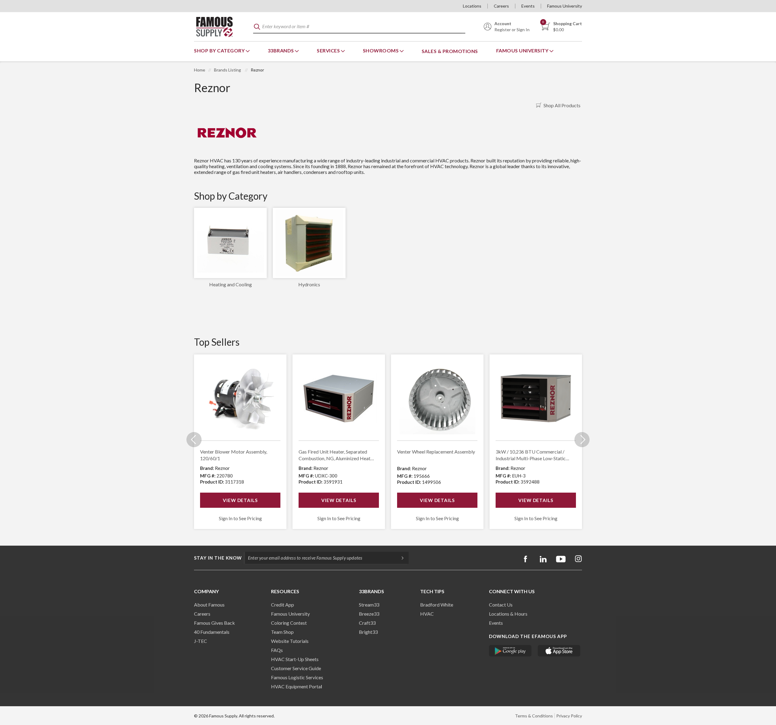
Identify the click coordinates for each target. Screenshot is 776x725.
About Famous (209, 604)
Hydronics (309, 284)
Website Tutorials (290, 641)
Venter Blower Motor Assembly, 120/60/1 (233, 455)
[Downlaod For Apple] (559, 651)
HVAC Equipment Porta (296, 686)
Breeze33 (369, 614)
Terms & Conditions (534, 715)
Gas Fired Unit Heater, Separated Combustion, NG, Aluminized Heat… (336, 455)
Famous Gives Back (214, 623)
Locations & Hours (508, 614)
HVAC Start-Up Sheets (295, 659)
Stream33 (369, 604)
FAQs (277, 650)
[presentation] (194, 439)
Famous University (564, 5)
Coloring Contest (289, 623)
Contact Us (501, 604)
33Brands (281, 50)
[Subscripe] (399, 558)
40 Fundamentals (211, 632)
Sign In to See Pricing (240, 518)
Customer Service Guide (296, 668)
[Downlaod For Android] (510, 651)
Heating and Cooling (230, 284)
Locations (472, 5)
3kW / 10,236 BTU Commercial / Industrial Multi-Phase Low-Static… (532, 455)
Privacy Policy (569, 715)
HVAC (427, 614)
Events (528, 5)
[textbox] (359, 27)
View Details (240, 500)
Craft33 (367, 623)
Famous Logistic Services (297, 677)
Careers (501, 5)
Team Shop (282, 632)
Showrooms (381, 50)
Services (329, 50)
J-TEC (200, 641)
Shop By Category (220, 50)
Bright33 (368, 632)
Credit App (282, 604)
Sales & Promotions (450, 51)
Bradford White (436, 604)
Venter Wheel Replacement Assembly (436, 451)
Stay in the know (218, 557)
